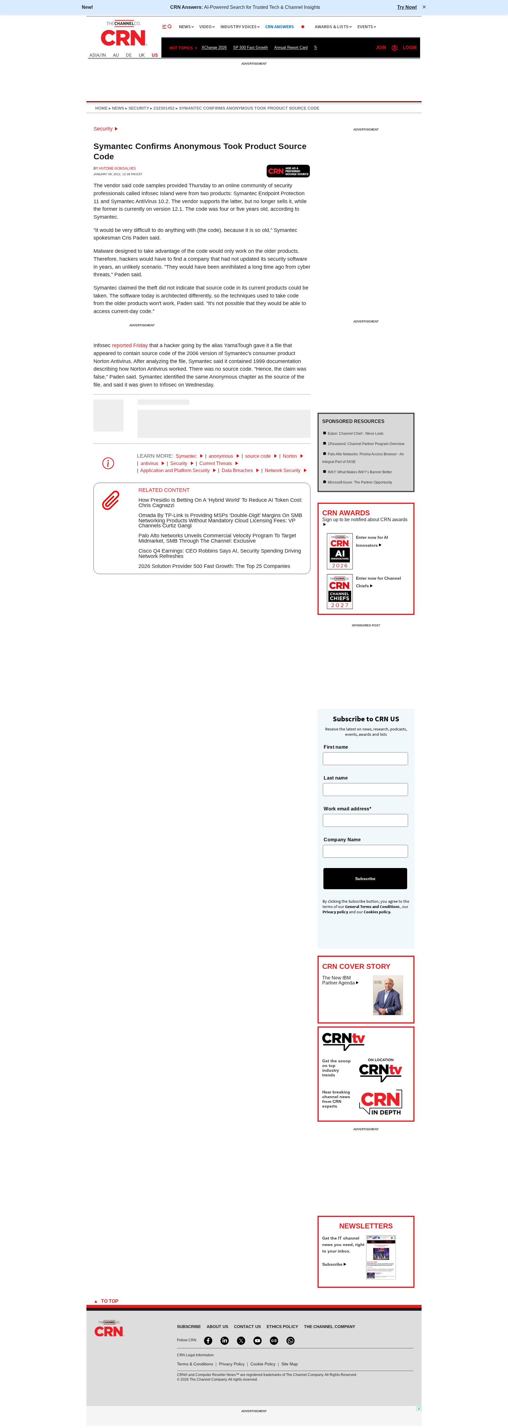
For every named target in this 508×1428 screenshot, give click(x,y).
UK (142, 55)
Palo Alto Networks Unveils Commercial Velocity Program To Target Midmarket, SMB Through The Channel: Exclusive (217, 538)
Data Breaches (238, 470)
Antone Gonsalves (117, 168)
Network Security (283, 470)
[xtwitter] (240, 1340)
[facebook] (207, 1340)
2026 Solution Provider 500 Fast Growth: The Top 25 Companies (214, 566)
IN (103, 55)
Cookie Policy (262, 1364)
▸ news (116, 108)
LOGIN (410, 47)
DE (129, 55)
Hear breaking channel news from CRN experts (336, 1099)
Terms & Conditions (195, 1364)
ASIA (94, 55)
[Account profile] (394, 48)
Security (103, 129)
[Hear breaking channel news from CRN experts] (380, 1103)
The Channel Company (329, 1326)
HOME (101, 108)
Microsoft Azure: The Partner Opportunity (360, 482)
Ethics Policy (282, 1326)
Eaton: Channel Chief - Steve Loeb (355, 434)
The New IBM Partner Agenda (338, 980)
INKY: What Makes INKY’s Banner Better (360, 472)
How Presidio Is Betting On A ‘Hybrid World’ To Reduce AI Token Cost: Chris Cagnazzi (220, 502)
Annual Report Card (291, 47)
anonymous (221, 456)
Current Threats (216, 463)
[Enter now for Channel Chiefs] (342, 607)
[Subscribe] (381, 1277)
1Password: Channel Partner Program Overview (366, 444)
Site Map (289, 1364)
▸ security (136, 108)
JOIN (381, 47)
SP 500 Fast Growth (250, 47)
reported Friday (130, 345)
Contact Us (247, 1326)
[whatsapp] (289, 1340)
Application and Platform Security (175, 470)
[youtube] (256, 1340)
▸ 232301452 (162, 108)
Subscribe (332, 1264)
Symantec (187, 456)
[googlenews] (273, 1340)
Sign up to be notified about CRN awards (364, 519)
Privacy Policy (232, 1364)
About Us (217, 1326)
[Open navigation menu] (167, 26)
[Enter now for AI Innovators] (342, 567)
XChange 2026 (214, 47)
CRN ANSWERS (279, 26)
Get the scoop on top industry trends (336, 1068)
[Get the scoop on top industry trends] (380, 1071)
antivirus (150, 463)
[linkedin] (224, 1340)
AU (116, 55)
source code (258, 456)
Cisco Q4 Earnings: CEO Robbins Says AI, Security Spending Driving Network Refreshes (219, 553)
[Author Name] (108, 428)
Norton (290, 456)
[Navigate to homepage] (123, 46)
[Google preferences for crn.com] (288, 171)
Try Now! (407, 7)
